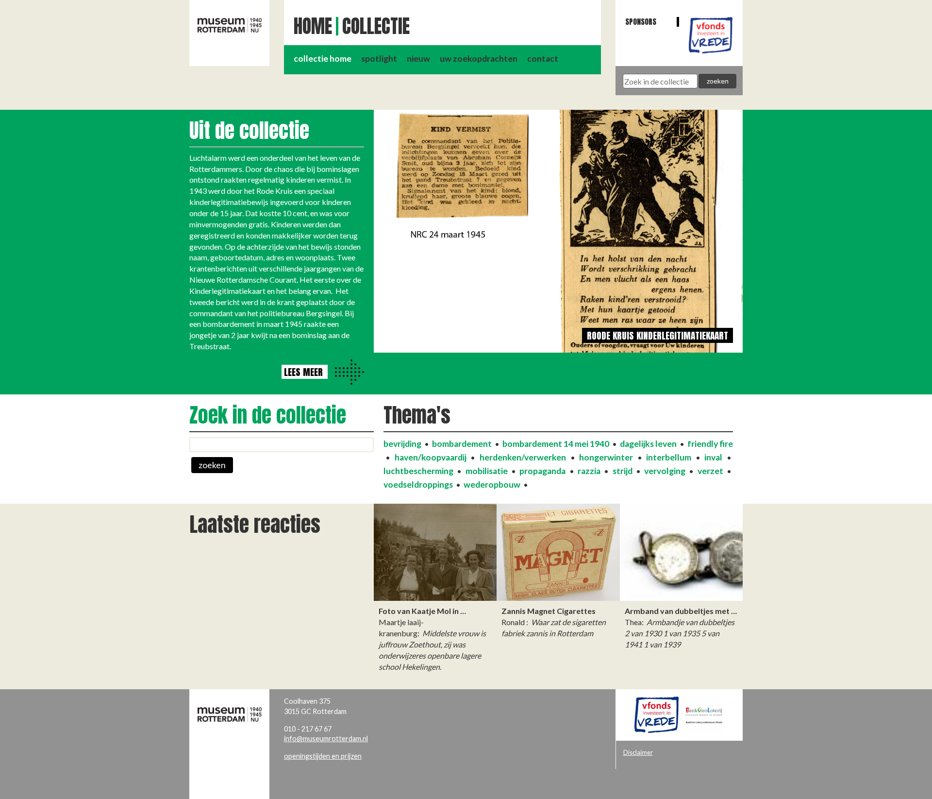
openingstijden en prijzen (323, 756)
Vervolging (664, 471)
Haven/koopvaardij (430, 457)
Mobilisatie (487, 471)
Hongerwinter (606, 457)
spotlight (379, 58)
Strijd (622, 471)
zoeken (212, 465)
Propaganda (542, 471)
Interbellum (668, 457)
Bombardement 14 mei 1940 (555, 444)
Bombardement (462, 444)
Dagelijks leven (648, 444)
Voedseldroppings (418, 484)
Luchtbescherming (418, 471)
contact (542, 58)
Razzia (589, 471)
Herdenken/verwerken (523, 457)
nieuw (418, 58)
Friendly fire (710, 444)
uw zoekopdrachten (478, 58)
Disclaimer (638, 752)
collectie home (322, 58)
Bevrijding (402, 444)
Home (313, 26)
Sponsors (640, 21)
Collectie (376, 26)
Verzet (710, 471)
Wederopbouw (492, 484)
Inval (713, 457)
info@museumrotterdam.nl (326, 738)
